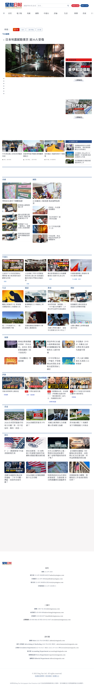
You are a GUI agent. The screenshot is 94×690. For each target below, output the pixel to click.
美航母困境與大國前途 (10, 391)
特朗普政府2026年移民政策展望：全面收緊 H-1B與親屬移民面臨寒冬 (57, 477)
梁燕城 (74, 397)
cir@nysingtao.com (56, 582)
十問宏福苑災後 (32, 391)
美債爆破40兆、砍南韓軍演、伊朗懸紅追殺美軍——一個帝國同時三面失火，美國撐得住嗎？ (57, 394)
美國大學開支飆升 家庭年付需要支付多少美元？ (57, 329)
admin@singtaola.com (57, 640)
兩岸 (50, 279)
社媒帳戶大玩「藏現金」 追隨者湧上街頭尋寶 (24, 226)
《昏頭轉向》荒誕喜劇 (24, 359)
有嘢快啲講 (52, 402)
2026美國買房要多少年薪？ (35, 424)
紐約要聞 (9, 159)
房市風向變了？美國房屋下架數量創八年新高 (79, 424)
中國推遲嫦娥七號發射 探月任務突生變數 (79, 274)
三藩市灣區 (27, 159)
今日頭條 (74, 279)
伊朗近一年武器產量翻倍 (54, 208)
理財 (72, 287)
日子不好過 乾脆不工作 (54, 227)
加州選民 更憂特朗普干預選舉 (54, 155)
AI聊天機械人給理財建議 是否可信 (80, 326)
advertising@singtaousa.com (54, 612)
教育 (49, 287)
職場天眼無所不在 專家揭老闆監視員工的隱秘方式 (11, 305)
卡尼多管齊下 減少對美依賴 (54, 218)
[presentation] (34, 60)
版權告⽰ (56, 676)
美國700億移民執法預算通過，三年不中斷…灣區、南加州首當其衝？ (13, 478)
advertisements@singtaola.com (66, 644)
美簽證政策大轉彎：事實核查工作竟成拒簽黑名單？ (78, 477)
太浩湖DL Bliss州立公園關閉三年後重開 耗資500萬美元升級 (83, 155)
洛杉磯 (47, 159)
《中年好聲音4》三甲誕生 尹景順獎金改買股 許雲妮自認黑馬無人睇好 (53, 363)
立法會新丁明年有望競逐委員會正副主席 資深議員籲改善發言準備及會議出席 (34, 276)
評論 (4, 374)
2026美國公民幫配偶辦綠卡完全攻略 (35, 476)
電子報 (19, 13)
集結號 (32, 395)
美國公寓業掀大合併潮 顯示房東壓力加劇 (58, 424)
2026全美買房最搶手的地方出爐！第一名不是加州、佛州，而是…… (13, 425)
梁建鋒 (6, 395)
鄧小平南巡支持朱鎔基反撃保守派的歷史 (80, 392)
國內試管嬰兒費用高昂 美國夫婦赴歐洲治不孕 (24, 216)
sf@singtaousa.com (53, 609)
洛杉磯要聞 (53, 159)
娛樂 (76, 13)
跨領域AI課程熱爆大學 (24, 206)
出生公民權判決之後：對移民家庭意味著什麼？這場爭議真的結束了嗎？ (57, 454)
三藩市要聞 (34, 159)
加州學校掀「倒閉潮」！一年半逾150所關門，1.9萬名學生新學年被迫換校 (57, 306)
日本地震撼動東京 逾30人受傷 (24, 39)
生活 (4, 287)
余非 (28, 395)
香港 (5, 281)
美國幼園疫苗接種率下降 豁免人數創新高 (34, 326)
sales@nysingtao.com (57, 575)
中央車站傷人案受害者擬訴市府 (12, 155)
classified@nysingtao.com (54, 579)
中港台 (46, 13)
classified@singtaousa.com (54, 616)
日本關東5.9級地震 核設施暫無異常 (46, 202)
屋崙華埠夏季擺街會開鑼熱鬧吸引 (33, 155)
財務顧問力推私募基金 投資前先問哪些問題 (79, 305)
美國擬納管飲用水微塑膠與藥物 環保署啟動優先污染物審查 (82, 147)
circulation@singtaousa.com (61, 620)
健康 (27, 287)
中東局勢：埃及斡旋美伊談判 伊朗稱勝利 (54, 237)
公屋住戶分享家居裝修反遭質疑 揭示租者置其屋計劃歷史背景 (11, 275)
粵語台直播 (75, 6)
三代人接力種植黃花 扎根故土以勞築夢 (82, 361)
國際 (37, 13)
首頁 (10, 13)
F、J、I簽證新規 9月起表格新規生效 (13, 452)
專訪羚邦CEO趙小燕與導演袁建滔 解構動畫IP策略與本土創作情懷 (53, 347)
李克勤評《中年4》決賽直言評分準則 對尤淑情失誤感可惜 (82, 345)
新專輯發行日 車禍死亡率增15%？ (34, 305)
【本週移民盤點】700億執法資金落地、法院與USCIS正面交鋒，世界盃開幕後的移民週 (78, 454)
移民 (6, 435)
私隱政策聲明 (39, 676)
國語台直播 (84, 6)
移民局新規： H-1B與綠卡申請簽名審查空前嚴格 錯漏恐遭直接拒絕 (35, 453)
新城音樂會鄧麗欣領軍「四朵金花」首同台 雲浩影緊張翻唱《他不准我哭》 (24, 347)
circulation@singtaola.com (70, 648)
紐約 (5, 159)
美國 (28, 13)
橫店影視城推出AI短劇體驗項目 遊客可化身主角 (57, 274)
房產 (84, 13)
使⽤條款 (48, 676)
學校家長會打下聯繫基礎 (12, 201)
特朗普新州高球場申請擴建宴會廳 (24, 235)
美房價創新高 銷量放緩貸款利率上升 (83, 161)
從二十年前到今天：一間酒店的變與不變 (11, 326)
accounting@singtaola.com (58, 651)
